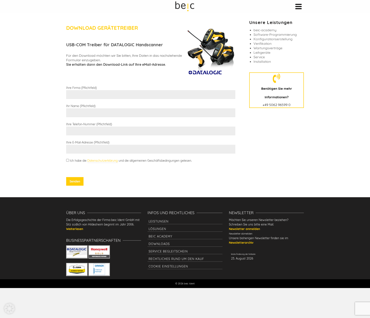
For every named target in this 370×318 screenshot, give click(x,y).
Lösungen (157, 229)
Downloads (159, 244)
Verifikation (263, 43)
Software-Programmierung (275, 34)
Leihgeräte (262, 52)
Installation (262, 61)
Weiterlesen (74, 229)
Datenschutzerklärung (102, 161)
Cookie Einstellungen (168, 266)
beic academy (160, 236)
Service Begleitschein (168, 251)
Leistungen (159, 221)
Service (259, 57)
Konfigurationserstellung (273, 39)
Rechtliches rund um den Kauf (176, 259)
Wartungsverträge (268, 48)
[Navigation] (298, 6)
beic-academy (265, 30)
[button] (9, 308)
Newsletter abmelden (240, 233)
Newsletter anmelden (244, 229)
